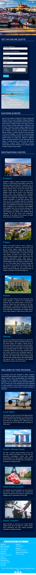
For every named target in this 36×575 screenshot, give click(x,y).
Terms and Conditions (25, 568)
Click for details (20, 554)
